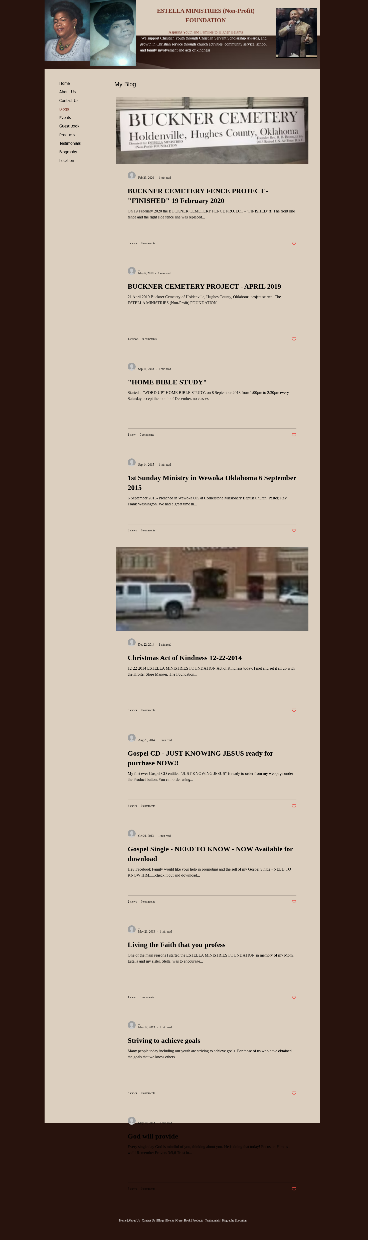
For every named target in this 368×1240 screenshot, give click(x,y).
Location (66, 161)
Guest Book (69, 126)
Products (67, 135)
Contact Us (68, 101)
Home (64, 84)
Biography (68, 152)
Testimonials (70, 144)
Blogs (64, 109)
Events (65, 118)
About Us (67, 92)
